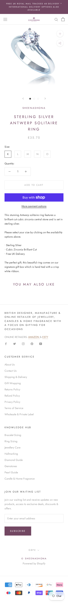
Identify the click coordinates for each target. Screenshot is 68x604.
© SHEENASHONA (34, 558)
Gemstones (11, 466)
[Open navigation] (5, 19)
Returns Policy (12, 389)
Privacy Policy (12, 402)
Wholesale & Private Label (19, 414)
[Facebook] (6, 343)
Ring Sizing (11, 441)
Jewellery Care (12, 447)
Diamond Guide (14, 460)
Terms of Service (14, 408)
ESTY (45, 337)
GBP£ (32, 550)
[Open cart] (63, 19)
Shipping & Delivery (16, 377)
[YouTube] (40, 343)
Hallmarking (11, 454)
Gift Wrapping (13, 383)
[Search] (56, 19)
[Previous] (23, 98)
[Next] (45, 98)
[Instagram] (23, 343)
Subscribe (18, 531)
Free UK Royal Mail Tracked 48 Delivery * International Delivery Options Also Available (34, 6)
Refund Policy (12, 396)
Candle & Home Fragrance (20, 478)
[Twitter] (14, 343)
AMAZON (34, 337)
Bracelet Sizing (13, 435)
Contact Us (11, 371)
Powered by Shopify (34, 563)
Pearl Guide (11, 472)
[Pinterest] (32, 343)
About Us (10, 364)
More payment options (34, 206)
